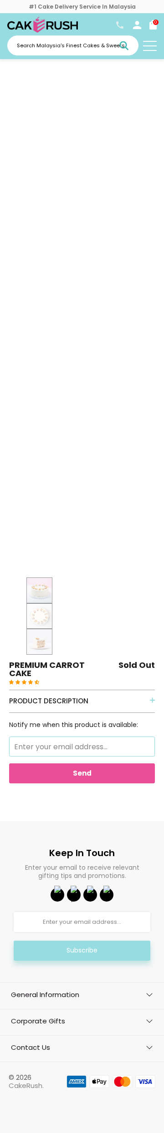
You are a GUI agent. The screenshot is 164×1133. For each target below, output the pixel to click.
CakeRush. (26, 1085)
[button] (24, 681)
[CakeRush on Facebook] (57, 895)
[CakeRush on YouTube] (74, 895)
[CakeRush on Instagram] (90, 895)
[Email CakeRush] (106, 895)
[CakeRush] (42, 30)
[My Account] (137, 26)
